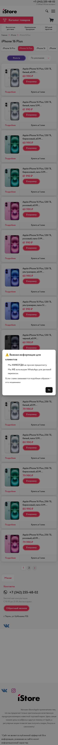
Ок (49, 390)
